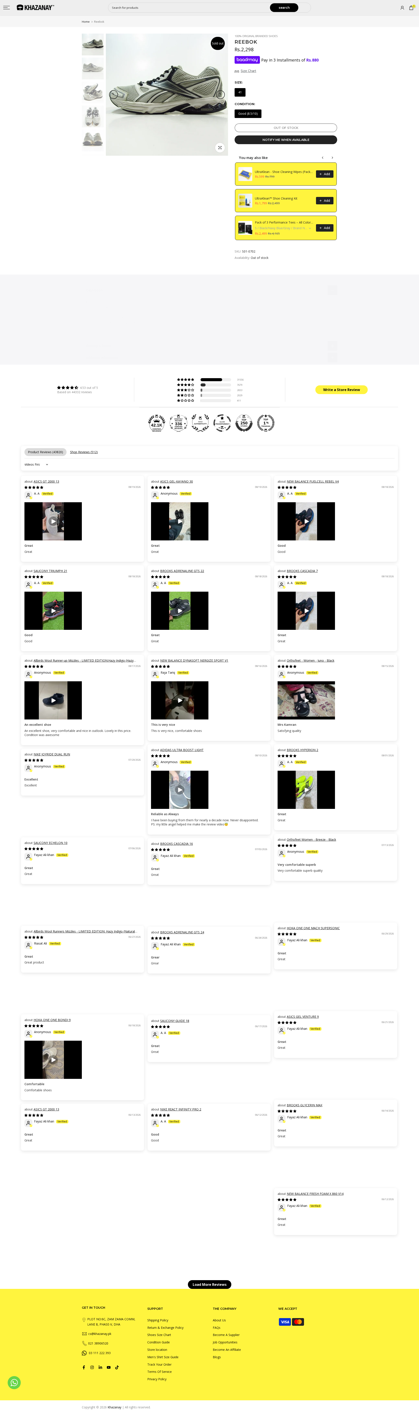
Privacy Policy (157, 1379)
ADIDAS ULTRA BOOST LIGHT (182, 750)
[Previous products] (323, 158)
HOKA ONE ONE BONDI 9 (52, 1020)
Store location (157, 1350)
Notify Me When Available (286, 140)
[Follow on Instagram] (92, 1367)
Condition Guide (158, 1342)
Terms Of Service (159, 1372)
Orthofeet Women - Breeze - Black (311, 839)
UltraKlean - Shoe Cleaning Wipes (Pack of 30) (284, 172)
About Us (219, 1320)
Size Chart (248, 71)
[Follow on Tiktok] (117, 1367)
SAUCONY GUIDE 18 (174, 1021)
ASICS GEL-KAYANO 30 (176, 481)
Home (86, 21)
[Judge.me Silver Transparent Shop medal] (222, 423)
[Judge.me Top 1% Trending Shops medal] (266, 423)
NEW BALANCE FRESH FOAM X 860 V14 (315, 1194)
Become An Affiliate (227, 1350)
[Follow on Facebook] (84, 1367)
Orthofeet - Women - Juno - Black (310, 660)
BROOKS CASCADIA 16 (176, 844)
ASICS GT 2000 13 (46, 481)
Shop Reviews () (84, 452)
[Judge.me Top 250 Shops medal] (244, 423)
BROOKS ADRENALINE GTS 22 (182, 571)
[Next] (220, 94)
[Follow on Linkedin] (100, 1367)
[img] (77, 387)
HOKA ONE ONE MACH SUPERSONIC (313, 928)
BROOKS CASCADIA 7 (302, 571)
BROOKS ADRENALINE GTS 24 (182, 932)
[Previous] (113, 94)
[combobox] (189, 7)
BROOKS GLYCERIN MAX (304, 1105)
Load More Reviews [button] (210, 1284)
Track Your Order (159, 1364)
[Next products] (332, 158)
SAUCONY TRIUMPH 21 (50, 571)
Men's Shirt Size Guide (163, 1357)
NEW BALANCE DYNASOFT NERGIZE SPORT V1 (194, 660)
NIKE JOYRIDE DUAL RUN (52, 754)
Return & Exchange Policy (165, 1328)
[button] (186, 379)
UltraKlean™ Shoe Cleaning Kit (276, 198)
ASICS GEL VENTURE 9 (303, 1017)
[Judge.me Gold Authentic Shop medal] (200, 423)
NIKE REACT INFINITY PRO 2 (180, 1109)
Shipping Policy (157, 1320)
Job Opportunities (225, 1342)
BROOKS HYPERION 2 (302, 750)
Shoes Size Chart (159, 1335)
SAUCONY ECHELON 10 (50, 843)
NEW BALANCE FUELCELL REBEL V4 (313, 481)
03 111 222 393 (100, 1353)
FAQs (216, 1328)
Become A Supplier (226, 1335)
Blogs (217, 1357)
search (284, 8)
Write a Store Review (341, 389)
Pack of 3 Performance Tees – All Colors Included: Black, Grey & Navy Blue (284, 222)
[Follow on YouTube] (109, 1367)
